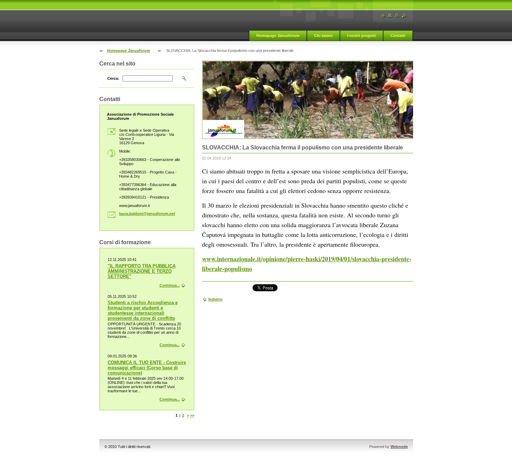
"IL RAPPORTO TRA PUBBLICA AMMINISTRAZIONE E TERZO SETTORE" (142, 271)
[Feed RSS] (404, 16)
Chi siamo (323, 35)
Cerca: (113, 78)
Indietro (215, 299)
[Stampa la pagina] (397, 16)
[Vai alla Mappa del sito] (390, 16)
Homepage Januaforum (278, 35)
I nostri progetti (361, 35)
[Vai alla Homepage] (383, 16)
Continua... (170, 285)
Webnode (399, 447)
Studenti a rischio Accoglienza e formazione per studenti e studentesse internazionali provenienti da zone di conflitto (143, 310)
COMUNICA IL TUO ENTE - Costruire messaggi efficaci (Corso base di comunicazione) (147, 368)
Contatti (397, 35)
